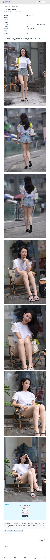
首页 (9, 6)
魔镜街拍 (13, 6)
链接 (11, 534)
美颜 (15, 530)
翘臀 (18, 530)
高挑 (22, 530)
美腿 (12, 530)
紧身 (8, 530)
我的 (35, 558)
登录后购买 (25, 516)
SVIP (25, 558)
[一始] (4, 11)
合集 (15, 558)
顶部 (45, 558)
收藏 (6, 534)
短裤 (5, 530)
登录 (43, 1)
